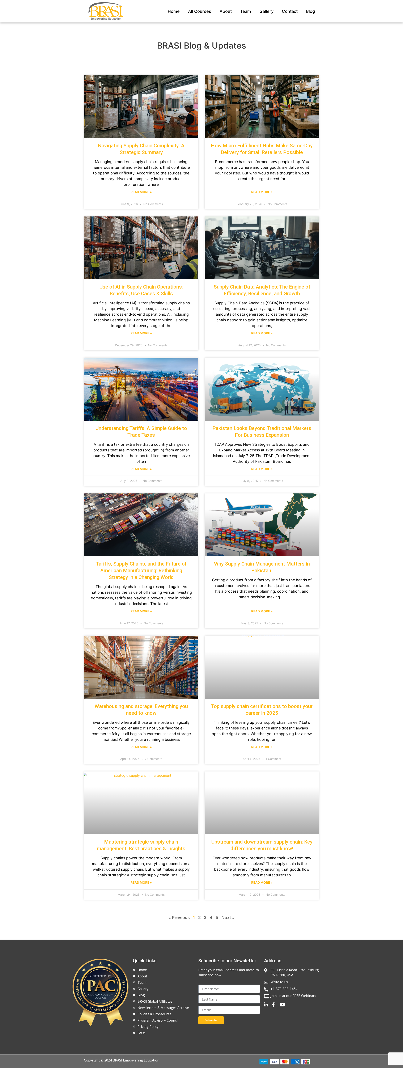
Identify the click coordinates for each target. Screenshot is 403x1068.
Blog (310, 11)
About (226, 11)
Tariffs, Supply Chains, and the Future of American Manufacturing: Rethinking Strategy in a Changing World (141, 570)
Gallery (266, 11)
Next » (228, 917)
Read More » (141, 192)
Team (245, 11)
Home (174, 11)
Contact (290, 11)
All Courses (199, 11)
